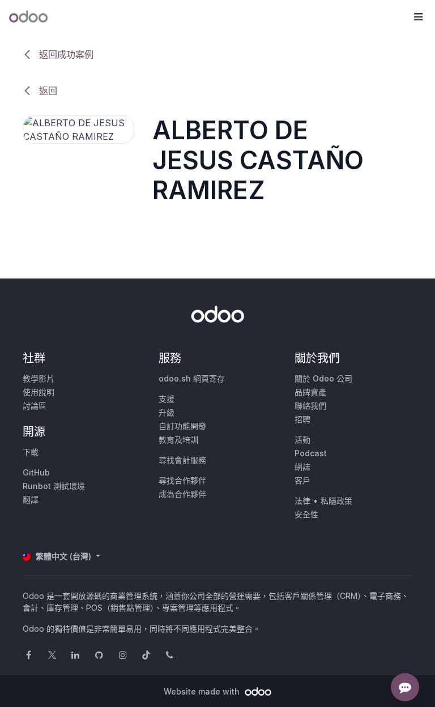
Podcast (311, 453)
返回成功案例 (64, 54)
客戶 (302, 480)
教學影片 (38, 378)
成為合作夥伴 (182, 494)
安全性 (306, 514)
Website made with (203, 691)
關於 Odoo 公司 (323, 378)
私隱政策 (336, 500)
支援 (166, 399)
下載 (31, 452)
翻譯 (31, 499)
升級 (166, 412)
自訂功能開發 (182, 426)
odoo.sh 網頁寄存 (192, 378)
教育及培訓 (178, 439)
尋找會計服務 (182, 460)
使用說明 (38, 392)
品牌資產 (310, 392)
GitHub (36, 472)
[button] (418, 17)
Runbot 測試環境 (54, 486)
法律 (302, 500)
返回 (46, 90)
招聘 (302, 419)
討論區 (34, 405)
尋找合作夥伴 (182, 480)
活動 (302, 439)
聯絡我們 (310, 405)
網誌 (302, 467)
